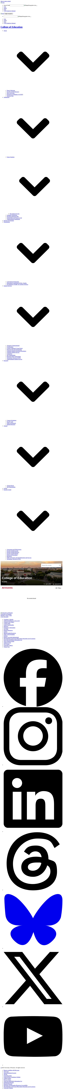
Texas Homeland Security (10, 1073)
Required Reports (8, 1084)
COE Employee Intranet (9, 11)
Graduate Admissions (12, 215)
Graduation (9, 353)
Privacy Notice (7, 1079)
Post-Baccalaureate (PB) (13, 216)
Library (5, 631)
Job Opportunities (11, 355)
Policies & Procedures (12, 555)
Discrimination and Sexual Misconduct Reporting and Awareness (19, 638)
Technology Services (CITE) (14, 358)
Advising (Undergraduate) (13, 345)
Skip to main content (6, 1)
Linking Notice (7, 1078)
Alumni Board (10, 485)
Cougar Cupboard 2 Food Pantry (15, 348)
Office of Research (11, 423)
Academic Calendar (8, 619)
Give (5, 9)
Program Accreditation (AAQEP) (15, 94)
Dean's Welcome (11, 90)
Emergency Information (9, 627)
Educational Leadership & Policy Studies (17, 283)
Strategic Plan (10, 96)
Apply (5, 8)
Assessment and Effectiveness (14, 549)
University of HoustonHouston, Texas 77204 (6, 615)
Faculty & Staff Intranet (12, 553)
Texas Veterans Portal (9, 641)
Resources (9, 556)
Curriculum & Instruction (13, 281)
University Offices (8, 645)
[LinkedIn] (33, 831)
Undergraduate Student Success (14, 359)
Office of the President (9, 634)
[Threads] (33, 890)
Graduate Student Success (13, 352)
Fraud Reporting (8, 1075)
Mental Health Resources (10, 633)
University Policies (8, 1088)
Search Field (7, 5)
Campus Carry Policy (9, 622)
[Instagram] (33, 764)
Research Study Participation (14, 356)
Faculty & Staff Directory (13, 91)
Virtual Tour (7, 646)
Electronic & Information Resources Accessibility (16, 1085)
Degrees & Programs (9, 220)
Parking (5, 636)
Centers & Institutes (11, 420)
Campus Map (7, 623)
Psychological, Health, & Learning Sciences (17, 284)
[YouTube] (33, 1065)
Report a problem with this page (11, 1070)
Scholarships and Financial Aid (14, 218)
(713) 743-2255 (4, 617)
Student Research (11, 424)
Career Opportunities (9, 625)
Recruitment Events (14, 213)
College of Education (12, 27)
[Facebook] (33, 706)
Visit (5, 6)
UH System (6, 644)
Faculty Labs (10, 421)
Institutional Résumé (9, 1082)
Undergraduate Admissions (13, 219)
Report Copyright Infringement (11, 637)
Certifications (10, 347)
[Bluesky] (33, 948)
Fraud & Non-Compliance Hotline (12, 1077)
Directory (6, 626)
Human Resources (8, 630)
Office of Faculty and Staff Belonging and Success (19, 557)
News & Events (10, 93)
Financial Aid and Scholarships (14, 349)
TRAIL (5, 1074)
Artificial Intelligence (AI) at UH (12, 620)
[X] (33, 1006)
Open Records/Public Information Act (13, 640)
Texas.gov (6, 1071)
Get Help (6, 629)
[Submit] (36, 5)
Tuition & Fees (7, 642)
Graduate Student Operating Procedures (16, 351)
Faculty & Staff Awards (12, 551)
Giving (5, 488)
